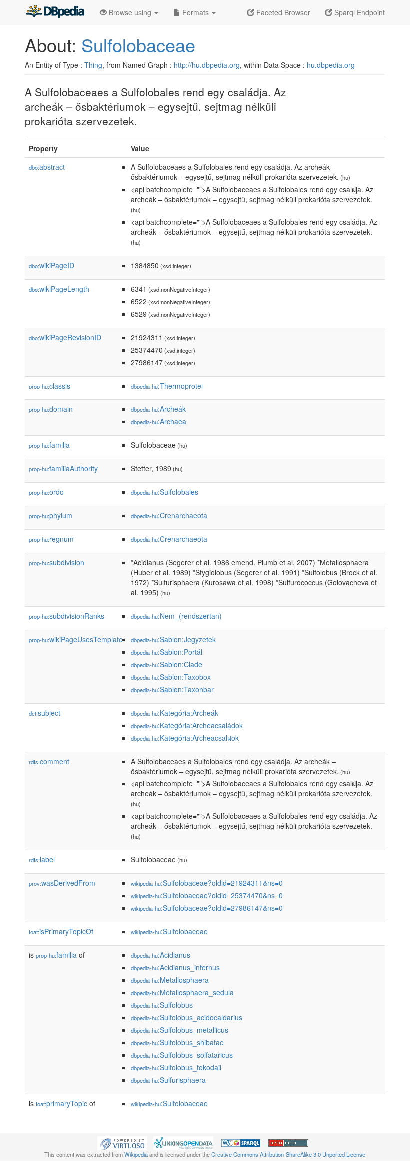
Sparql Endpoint (358, 12)
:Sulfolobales (164, 492)
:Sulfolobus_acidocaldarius (186, 1017)
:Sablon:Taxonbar (172, 689)
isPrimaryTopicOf (61, 931)
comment (49, 761)
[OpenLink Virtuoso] (123, 1142)
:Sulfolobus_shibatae (177, 1042)
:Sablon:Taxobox (171, 677)
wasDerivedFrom (62, 883)
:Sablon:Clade (166, 664)
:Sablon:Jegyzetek (173, 639)
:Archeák (158, 409)
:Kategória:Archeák (174, 713)
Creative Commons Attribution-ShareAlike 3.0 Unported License (289, 1154)
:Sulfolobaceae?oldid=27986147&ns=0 (207, 908)
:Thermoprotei (167, 385)
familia (49, 445)
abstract (47, 167)
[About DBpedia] (55, 12)
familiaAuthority (63, 468)
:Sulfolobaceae (169, 931)
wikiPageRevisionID (65, 337)
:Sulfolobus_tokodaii (176, 1067)
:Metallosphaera (170, 980)
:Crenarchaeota (169, 515)
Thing (93, 65)
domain (51, 409)
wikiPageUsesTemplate (76, 639)
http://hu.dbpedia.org (207, 65)
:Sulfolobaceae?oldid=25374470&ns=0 (207, 895)
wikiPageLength (59, 289)
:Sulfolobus (162, 1005)
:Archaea (158, 421)
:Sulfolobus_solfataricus (182, 1055)
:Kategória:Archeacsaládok (187, 725)
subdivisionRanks (66, 616)
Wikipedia (136, 1154)
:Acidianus (160, 955)
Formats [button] (195, 12)
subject (44, 713)
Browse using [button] (130, 12)
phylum (50, 515)
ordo (46, 492)
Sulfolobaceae (139, 44)
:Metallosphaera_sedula (182, 992)
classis (49, 385)
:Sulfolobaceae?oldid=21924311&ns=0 (207, 883)
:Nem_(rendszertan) (176, 616)
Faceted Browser (282, 12)
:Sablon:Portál (166, 652)
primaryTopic (62, 1103)
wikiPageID (51, 265)
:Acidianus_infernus (175, 967)
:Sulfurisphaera (168, 1080)
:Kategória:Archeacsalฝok (185, 738)
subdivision (56, 562)
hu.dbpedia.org (331, 65)
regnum (51, 539)
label (42, 859)
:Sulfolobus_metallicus (179, 1030)
